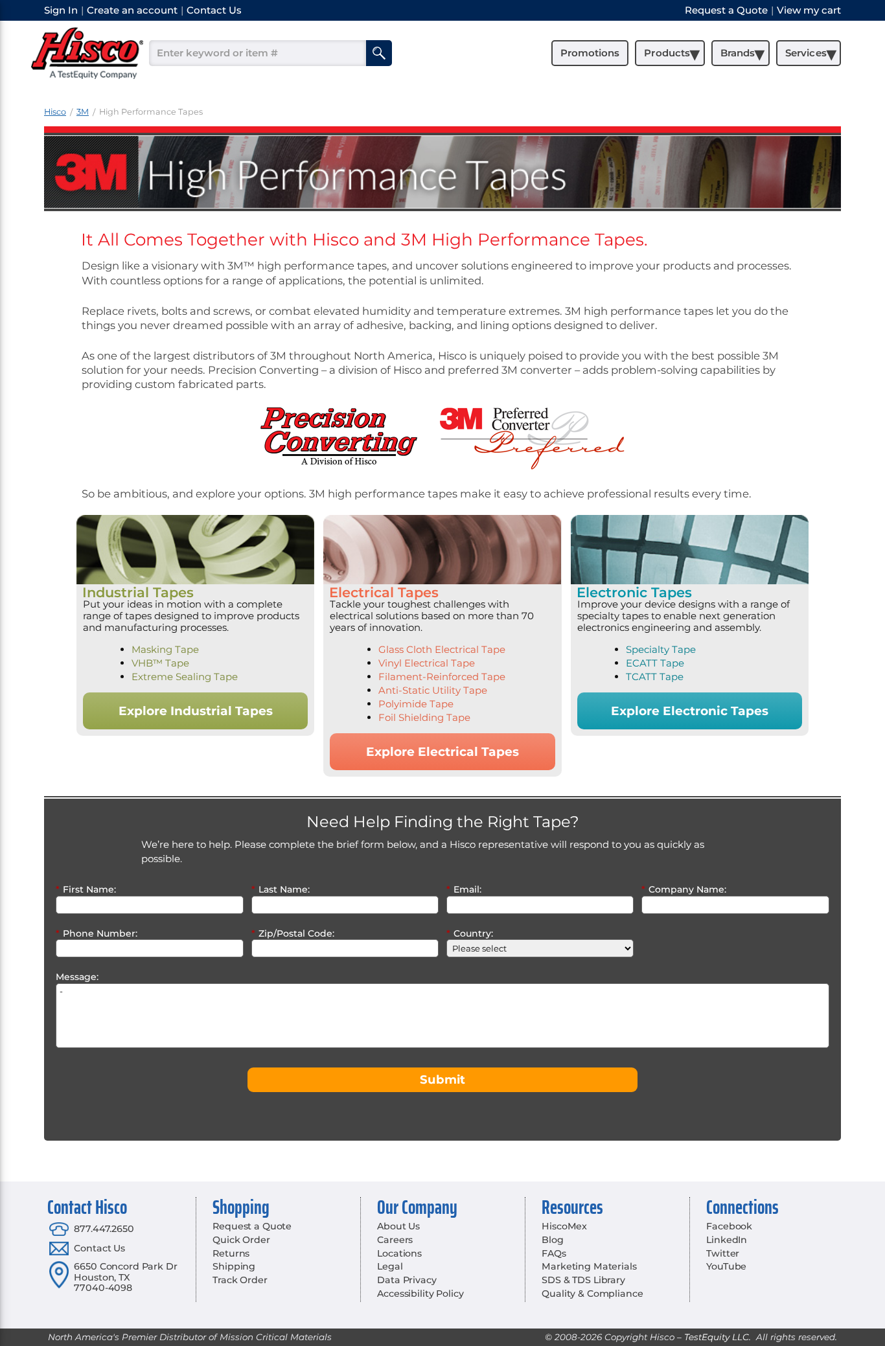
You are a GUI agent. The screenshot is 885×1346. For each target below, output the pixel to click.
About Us (398, 1226)
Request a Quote (252, 1226)
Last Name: (280, 889)
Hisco (55, 112)
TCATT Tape (655, 676)
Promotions (589, 53)
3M (82, 112)
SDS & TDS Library (583, 1280)
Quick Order (241, 1240)
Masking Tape (165, 649)
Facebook (729, 1226)
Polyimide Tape (416, 704)
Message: (77, 977)
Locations (399, 1253)
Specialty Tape (661, 649)
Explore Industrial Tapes (196, 710)
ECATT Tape (655, 663)
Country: (469, 933)
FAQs (554, 1253)
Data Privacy (406, 1280)
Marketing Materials (589, 1266)
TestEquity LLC (716, 1337)
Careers (395, 1240)
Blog (552, 1240)
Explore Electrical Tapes (442, 751)
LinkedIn (726, 1240)
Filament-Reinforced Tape (441, 676)
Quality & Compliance (592, 1293)
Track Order (240, 1280)
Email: (463, 889)
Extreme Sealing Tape (185, 676)
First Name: (86, 889)
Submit (442, 1079)
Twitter (722, 1253)
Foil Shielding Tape (424, 717)
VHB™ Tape (160, 663)
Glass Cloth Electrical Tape (441, 649)
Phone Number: (96, 933)
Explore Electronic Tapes (689, 710)
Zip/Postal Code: (292, 933)
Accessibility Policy (420, 1293)
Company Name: (683, 889)
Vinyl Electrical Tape (426, 663)
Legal (389, 1266)
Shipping (234, 1266)
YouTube (726, 1266)
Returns (231, 1253)
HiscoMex (564, 1226)
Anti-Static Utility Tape (432, 690)
